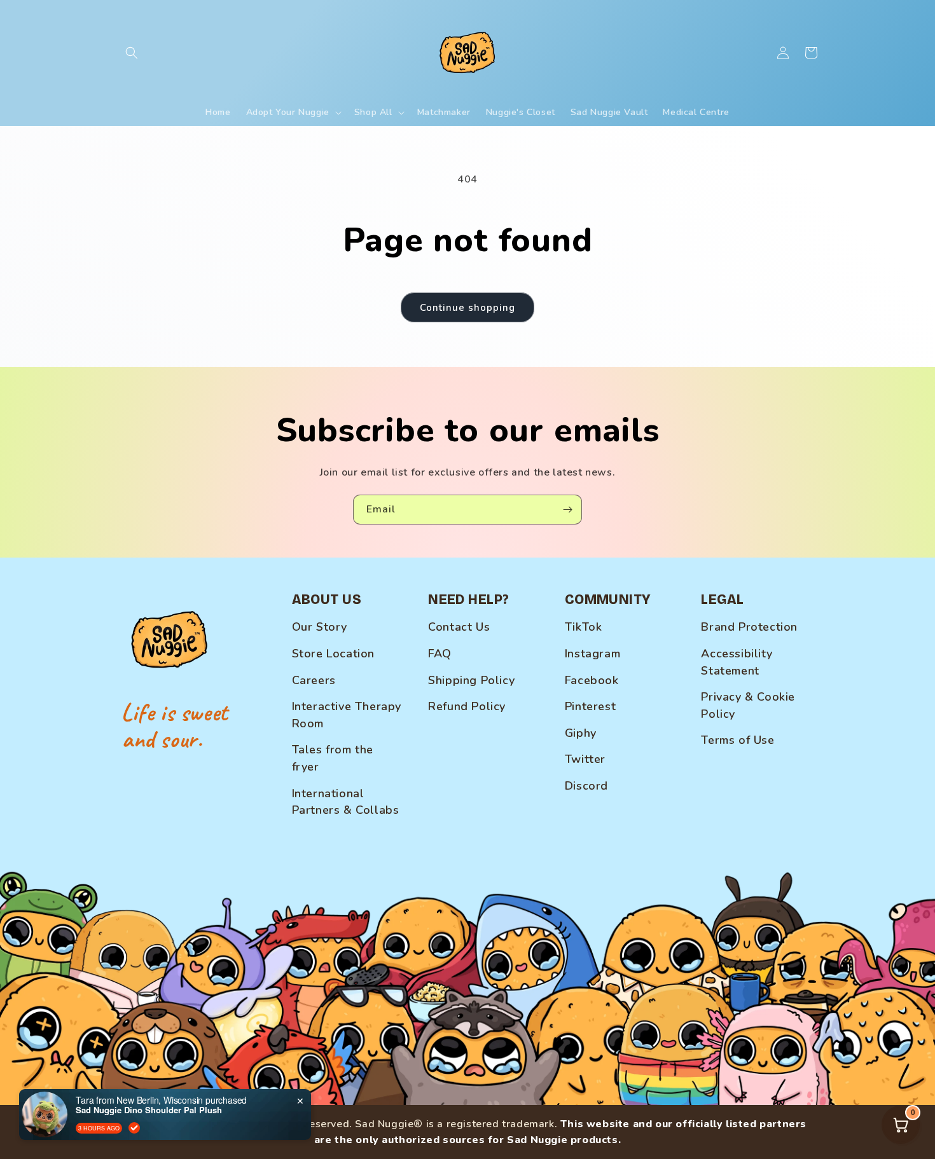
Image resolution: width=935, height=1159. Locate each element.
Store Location (333, 653)
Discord (586, 785)
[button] (132, 53)
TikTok (583, 626)
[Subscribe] (567, 510)
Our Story (319, 626)
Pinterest (590, 706)
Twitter (585, 759)
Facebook (592, 680)
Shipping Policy (471, 680)
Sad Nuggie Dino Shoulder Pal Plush (149, 1110)
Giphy (581, 733)
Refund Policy (467, 706)
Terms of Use (737, 740)
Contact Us (459, 626)
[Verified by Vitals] (134, 1128)
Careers (314, 680)
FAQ (440, 653)
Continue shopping (467, 307)
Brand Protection (749, 626)
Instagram (592, 653)
